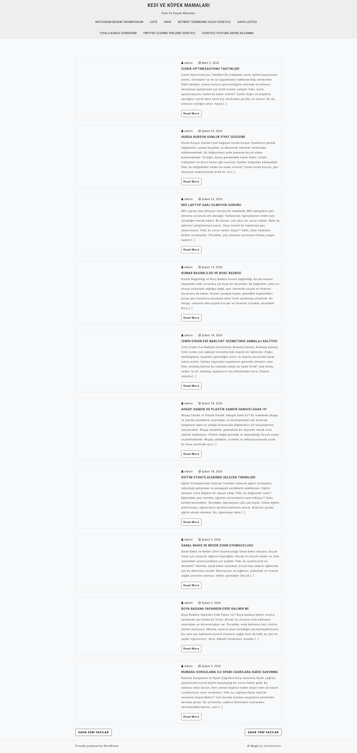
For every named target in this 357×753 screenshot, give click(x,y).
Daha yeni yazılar (263, 732)
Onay (167, 21)
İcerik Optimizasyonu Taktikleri (210, 69)
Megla (255, 746)
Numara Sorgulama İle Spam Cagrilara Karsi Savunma (229, 672)
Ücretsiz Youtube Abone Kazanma (228, 33)
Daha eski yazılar (93, 732)
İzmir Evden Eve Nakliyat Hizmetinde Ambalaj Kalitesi (229, 341)
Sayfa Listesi (247, 21)
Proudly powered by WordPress (97, 746)
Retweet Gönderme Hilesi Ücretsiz (204, 21)
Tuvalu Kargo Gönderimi (118, 33)
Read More (191, 113)
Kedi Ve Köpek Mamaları (178, 5)
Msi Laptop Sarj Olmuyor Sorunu (211, 205)
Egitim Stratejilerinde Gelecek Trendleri (218, 477)
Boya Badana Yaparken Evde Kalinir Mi (215, 608)
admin (188, 63)
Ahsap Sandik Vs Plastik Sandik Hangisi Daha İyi (224, 409)
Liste (153, 21)
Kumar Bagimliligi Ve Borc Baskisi (211, 273)
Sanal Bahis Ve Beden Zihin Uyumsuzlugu (217, 545)
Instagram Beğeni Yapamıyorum (119, 21)
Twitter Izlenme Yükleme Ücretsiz (169, 33)
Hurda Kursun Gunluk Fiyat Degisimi (213, 137)
